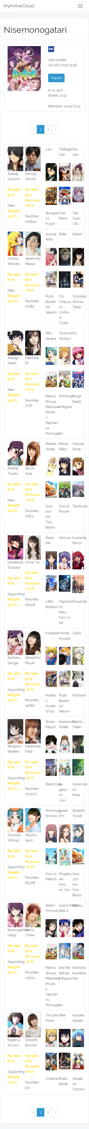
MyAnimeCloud (19, 5)
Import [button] (56, 78)
